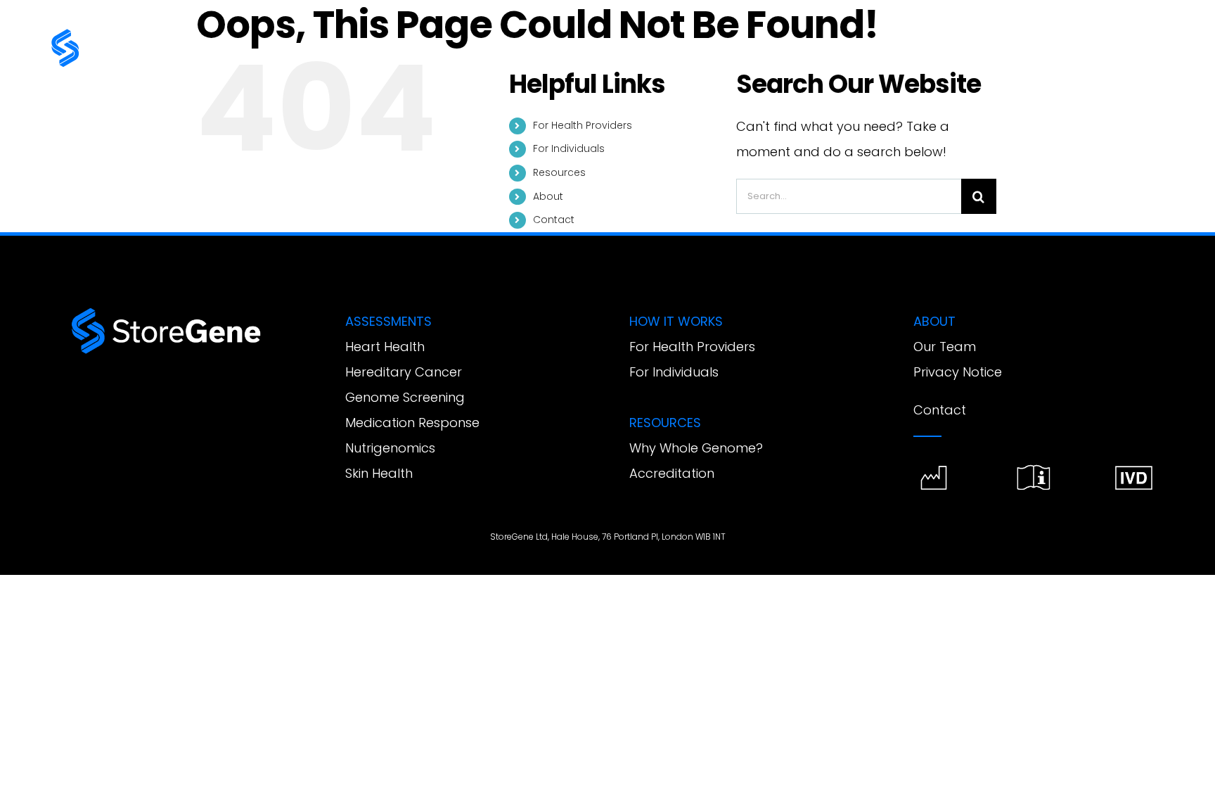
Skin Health (379, 473)
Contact (553, 220)
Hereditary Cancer (403, 372)
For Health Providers (582, 125)
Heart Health (385, 346)
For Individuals (569, 148)
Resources (559, 172)
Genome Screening (405, 397)
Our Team (944, 346)
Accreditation (671, 473)
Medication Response (412, 422)
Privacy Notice (957, 372)
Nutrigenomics (390, 448)
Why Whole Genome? (696, 448)
